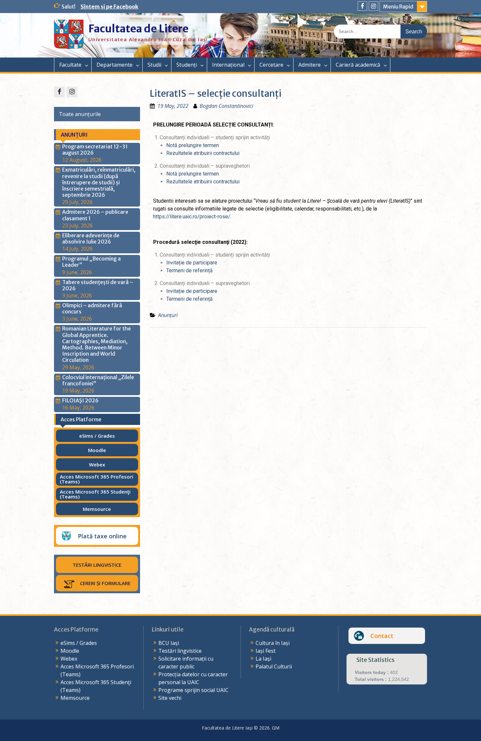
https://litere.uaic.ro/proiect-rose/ (191, 216)
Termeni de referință (189, 270)
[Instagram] (373, 6)
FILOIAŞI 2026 (80, 400)
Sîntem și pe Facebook (109, 6)
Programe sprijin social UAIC (193, 690)
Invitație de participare (191, 263)
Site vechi (169, 697)
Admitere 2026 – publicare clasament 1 (95, 215)
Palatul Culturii (274, 666)
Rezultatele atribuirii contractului (203, 153)
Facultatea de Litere (138, 28)
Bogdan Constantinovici (226, 105)
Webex (69, 658)
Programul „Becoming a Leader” (91, 261)
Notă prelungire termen (192, 145)
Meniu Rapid (398, 6)
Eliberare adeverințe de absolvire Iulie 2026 (90, 238)
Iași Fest (266, 650)
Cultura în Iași (273, 643)
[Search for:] (380, 31)
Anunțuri (168, 315)
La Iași (263, 658)
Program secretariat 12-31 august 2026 (95, 149)
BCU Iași (168, 643)
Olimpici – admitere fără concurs (92, 308)
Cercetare (271, 64)
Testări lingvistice (180, 650)
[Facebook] (362, 6)
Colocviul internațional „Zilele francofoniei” (98, 380)
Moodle (70, 650)
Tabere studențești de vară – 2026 (97, 285)
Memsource (75, 697)
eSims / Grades (79, 643)
